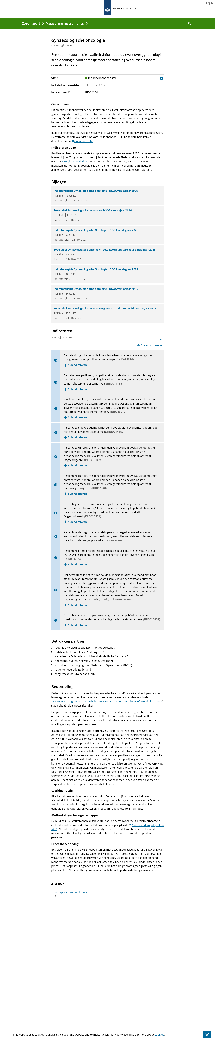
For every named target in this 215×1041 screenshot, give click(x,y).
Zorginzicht (31, 23)
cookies (159, 1034)
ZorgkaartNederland (76, 161)
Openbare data (83, 141)
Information (161, 78)
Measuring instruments (65, 23)
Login (209, 3)
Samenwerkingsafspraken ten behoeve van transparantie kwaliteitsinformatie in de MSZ (108, 701)
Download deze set (152, 345)
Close (205, 1034)
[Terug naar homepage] (107, 7)
